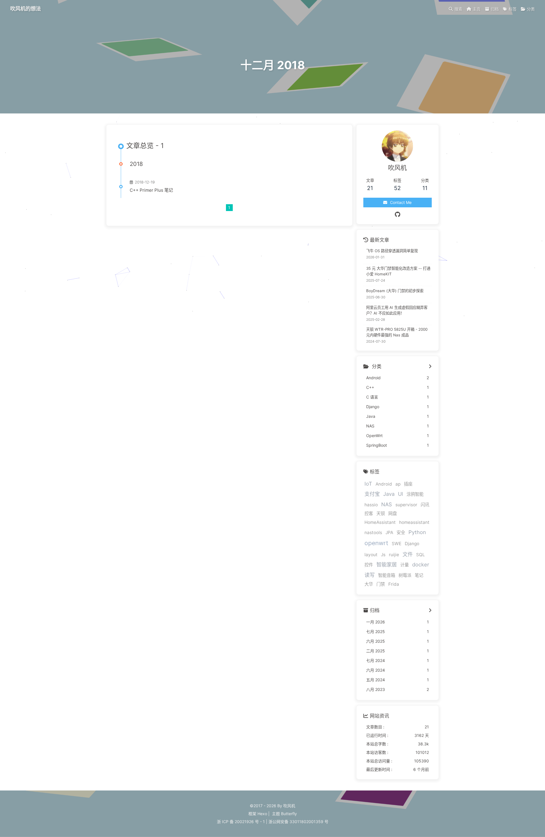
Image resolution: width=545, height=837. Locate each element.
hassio (371, 504)
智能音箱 (386, 575)
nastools (373, 532)
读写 (369, 575)
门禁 (380, 584)
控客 (368, 513)
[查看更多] (430, 367)
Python (417, 532)
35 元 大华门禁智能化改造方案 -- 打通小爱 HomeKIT (398, 271)
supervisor (406, 504)
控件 (368, 565)
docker (420, 564)
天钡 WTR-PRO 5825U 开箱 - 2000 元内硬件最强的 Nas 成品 (396, 332)
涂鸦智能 (415, 494)
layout (371, 554)
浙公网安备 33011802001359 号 (298, 821)
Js (383, 554)
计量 (404, 565)
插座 (408, 484)
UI (400, 494)
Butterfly (289, 813)
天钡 (380, 513)
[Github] (397, 214)
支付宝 (372, 494)
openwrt (376, 543)
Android (384, 484)
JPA (389, 532)
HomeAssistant (380, 522)
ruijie (394, 554)
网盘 (392, 513)
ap (398, 484)
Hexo (262, 813)
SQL (420, 554)
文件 (408, 554)
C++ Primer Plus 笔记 (151, 190)
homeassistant (414, 522)
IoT (368, 483)
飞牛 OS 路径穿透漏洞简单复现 (392, 250)
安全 (401, 532)
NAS (386, 504)
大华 (368, 584)
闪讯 (425, 504)
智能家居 (386, 564)
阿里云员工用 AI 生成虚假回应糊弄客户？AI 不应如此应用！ (396, 310)
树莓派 (405, 575)
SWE (396, 543)
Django (412, 543)
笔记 (419, 575)
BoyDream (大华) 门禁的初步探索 (395, 290)
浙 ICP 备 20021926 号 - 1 (241, 821)
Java (389, 494)
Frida (393, 584)
